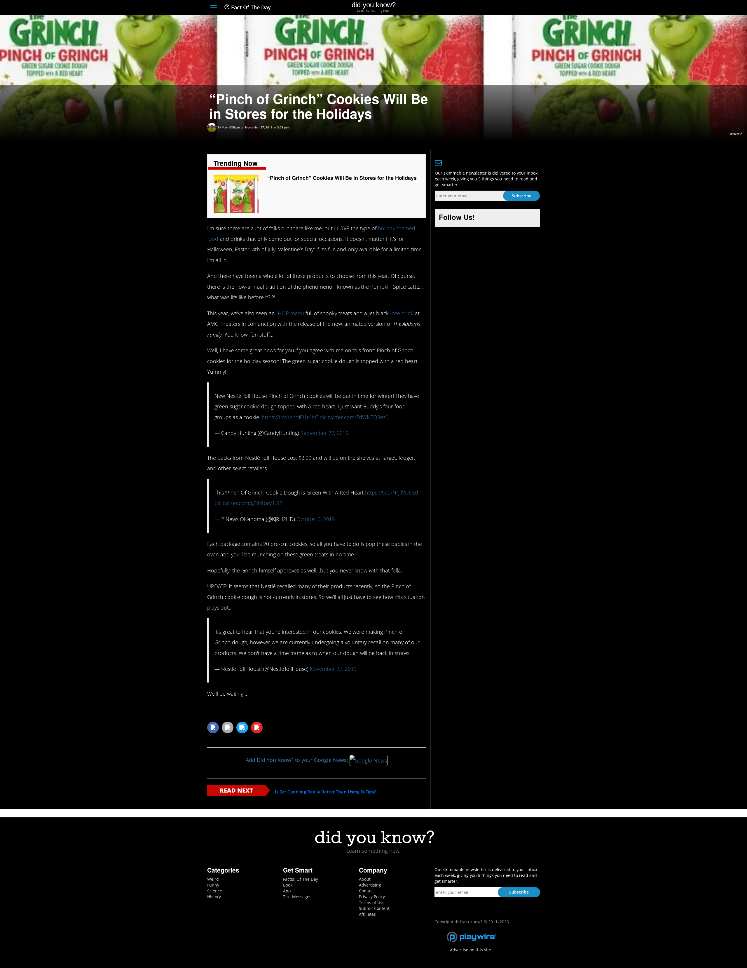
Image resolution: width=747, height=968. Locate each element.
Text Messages (297, 896)
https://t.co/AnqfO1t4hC (290, 417)
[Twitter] (504, 8)
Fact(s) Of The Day (300, 879)
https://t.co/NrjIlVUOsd (391, 492)
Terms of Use (372, 902)
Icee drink (402, 313)
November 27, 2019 (333, 668)
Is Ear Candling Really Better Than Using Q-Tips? (325, 791)
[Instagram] (515, 8)
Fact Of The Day (250, 7)
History (214, 896)
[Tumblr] (526, 8)
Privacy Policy (372, 896)
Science (214, 891)
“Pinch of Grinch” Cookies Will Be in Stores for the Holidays (342, 178)
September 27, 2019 (324, 432)
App (287, 891)
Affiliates (367, 914)
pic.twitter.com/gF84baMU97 (248, 502)
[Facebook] (494, 8)
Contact (366, 891)
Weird (213, 879)
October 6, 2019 (315, 519)
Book (287, 885)
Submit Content (374, 908)
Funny (213, 885)
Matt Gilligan (231, 127)
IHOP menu (290, 313)
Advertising (370, 885)
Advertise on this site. (471, 950)
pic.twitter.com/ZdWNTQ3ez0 (354, 417)
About (365, 879)
